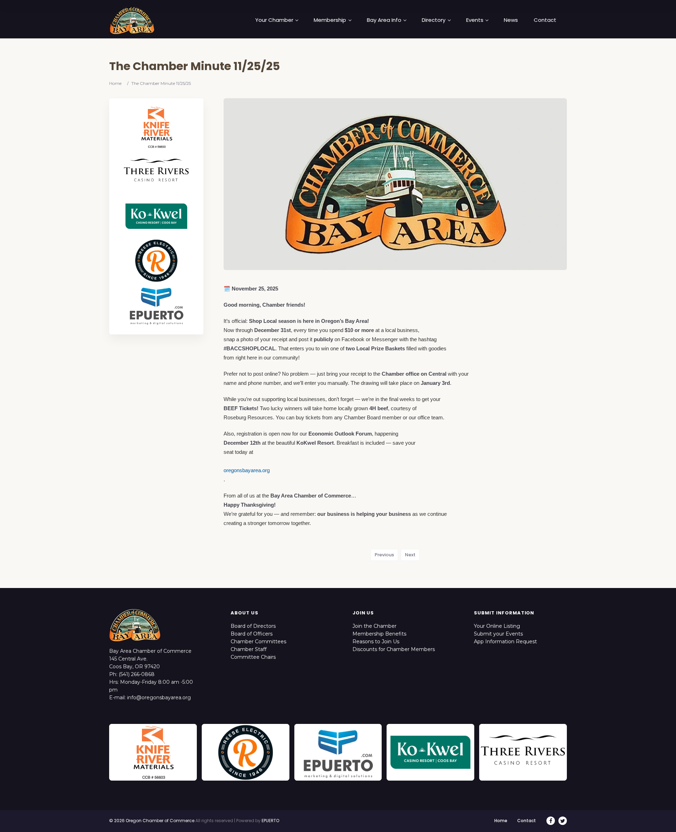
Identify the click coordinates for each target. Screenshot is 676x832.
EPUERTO (270, 821)
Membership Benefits (379, 634)
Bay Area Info (384, 20)
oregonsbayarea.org (247, 470)
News (511, 20)
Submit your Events (498, 634)
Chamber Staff (249, 649)
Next (410, 554)
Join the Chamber (374, 626)
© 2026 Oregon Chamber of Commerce (151, 821)
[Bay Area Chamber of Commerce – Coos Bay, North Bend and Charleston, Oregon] (132, 20)
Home (115, 83)
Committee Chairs (253, 657)
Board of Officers (252, 634)
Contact (545, 20)
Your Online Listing (497, 626)
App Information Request (505, 641)
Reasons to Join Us (375, 641)
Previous (384, 554)
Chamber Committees (258, 641)
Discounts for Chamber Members (393, 649)
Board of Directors (253, 626)
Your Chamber (274, 20)
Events (474, 20)
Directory (433, 20)
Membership (330, 20)
